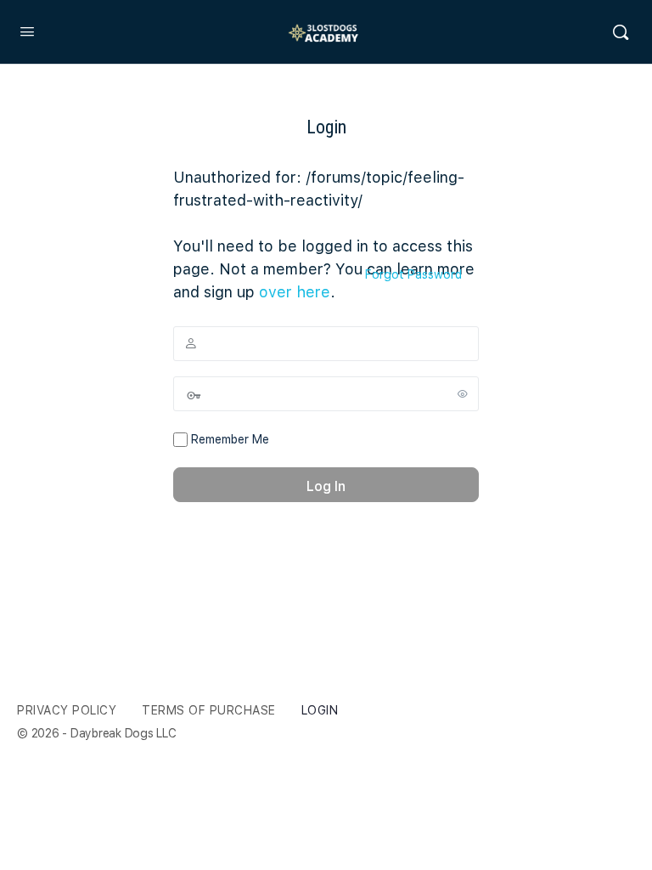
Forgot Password (413, 274)
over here (294, 292)
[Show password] (463, 393)
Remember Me (228, 439)
